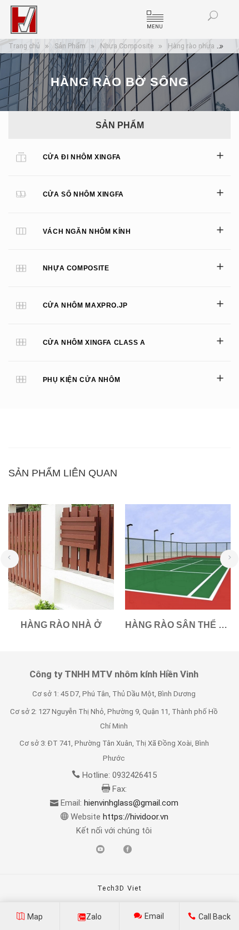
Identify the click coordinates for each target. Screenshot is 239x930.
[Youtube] (100, 850)
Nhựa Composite (76, 268)
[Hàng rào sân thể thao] (178, 557)
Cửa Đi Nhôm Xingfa (82, 157)
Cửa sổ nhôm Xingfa (83, 194)
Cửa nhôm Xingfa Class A (94, 342)
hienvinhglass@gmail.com (131, 803)
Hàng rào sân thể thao (178, 625)
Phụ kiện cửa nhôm (82, 380)
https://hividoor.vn (134, 817)
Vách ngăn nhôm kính (87, 231)
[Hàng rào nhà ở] (61, 557)
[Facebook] (127, 850)
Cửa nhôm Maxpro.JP (85, 305)
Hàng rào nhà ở (61, 625)
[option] (61, 572)
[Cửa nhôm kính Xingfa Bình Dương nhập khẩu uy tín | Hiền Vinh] (23, 20)
